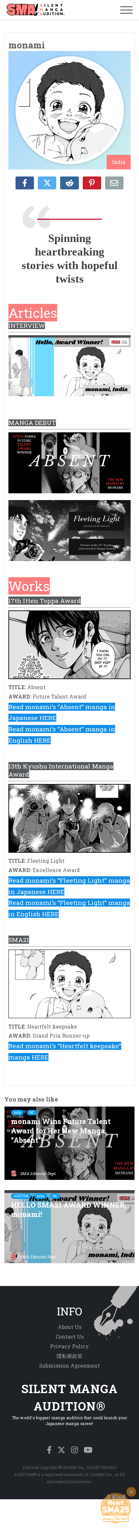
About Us (69, 1326)
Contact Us (70, 1336)
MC (31, 1112)
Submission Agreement (69, 1365)
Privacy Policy (69, 1346)
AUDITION (21, 1196)
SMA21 (18, 940)
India (17, 1112)
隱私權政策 (69, 1355)
